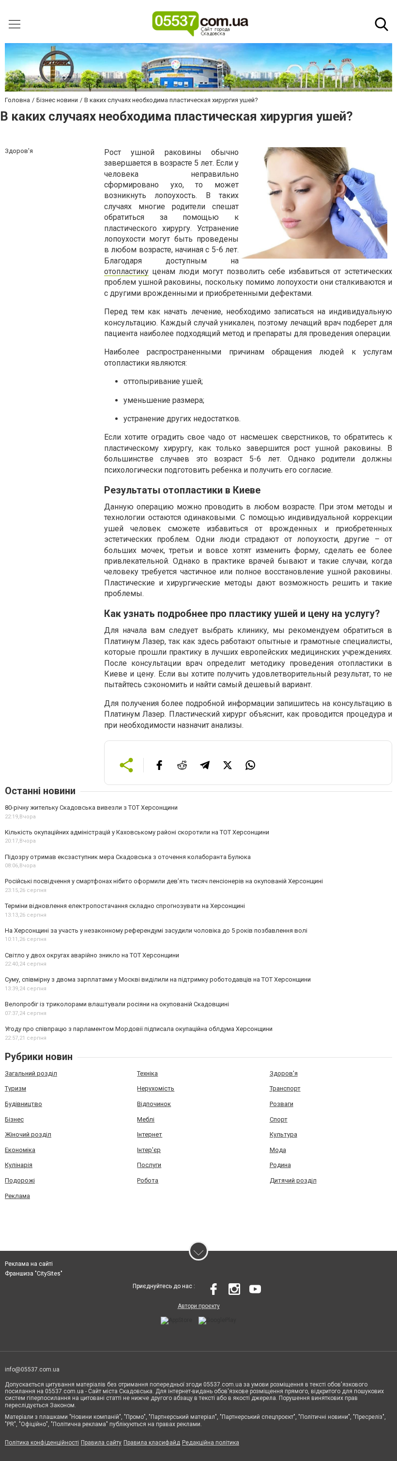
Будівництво (23, 1103)
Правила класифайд (151, 1442)
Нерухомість (155, 1088)
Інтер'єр (149, 1149)
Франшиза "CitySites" (33, 1273)
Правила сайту (101, 1442)
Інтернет (149, 1134)
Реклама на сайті (29, 1264)
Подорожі (20, 1180)
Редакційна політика (210, 1442)
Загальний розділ (31, 1073)
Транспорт (285, 1088)
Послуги (149, 1165)
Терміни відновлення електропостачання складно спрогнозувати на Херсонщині (125, 905)
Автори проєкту (199, 1306)
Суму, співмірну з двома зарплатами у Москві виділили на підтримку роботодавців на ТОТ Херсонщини (158, 979)
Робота (147, 1180)
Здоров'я (284, 1073)
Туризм (15, 1088)
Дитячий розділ (293, 1180)
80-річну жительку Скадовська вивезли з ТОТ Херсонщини (91, 807)
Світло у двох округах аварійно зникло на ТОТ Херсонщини (92, 955)
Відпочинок (154, 1103)
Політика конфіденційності (42, 1442)
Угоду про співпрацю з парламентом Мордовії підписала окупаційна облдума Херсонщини (139, 1028)
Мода (278, 1149)
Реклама (17, 1196)
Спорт (279, 1119)
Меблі (145, 1119)
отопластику (126, 271)
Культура (283, 1134)
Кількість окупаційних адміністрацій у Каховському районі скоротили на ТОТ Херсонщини (137, 832)
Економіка (20, 1149)
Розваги (281, 1103)
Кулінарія (18, 1165)
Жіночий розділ (28, 1134)
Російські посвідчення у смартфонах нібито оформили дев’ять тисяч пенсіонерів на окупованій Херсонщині (164, 881)
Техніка (147, 1073)
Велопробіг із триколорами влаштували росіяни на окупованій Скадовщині (117, 1004)
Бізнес (14, 1119)
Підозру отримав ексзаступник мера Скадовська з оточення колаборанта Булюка (128, 857)
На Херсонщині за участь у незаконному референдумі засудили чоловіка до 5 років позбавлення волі (156, 930)
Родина (280, 1165)
